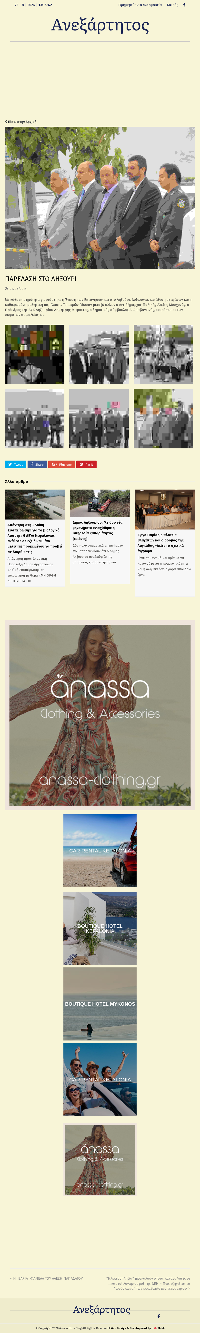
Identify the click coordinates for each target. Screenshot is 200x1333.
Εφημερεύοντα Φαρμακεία (140, 5)
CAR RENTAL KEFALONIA (100, 850)
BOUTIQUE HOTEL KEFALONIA (100, 928)
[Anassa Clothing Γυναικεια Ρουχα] (100, 809)
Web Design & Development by (138, 1328)
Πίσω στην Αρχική (21, 122)
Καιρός (172, 5)
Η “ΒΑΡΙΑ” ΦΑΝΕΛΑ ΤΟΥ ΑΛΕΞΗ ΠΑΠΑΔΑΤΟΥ (48, 1278)
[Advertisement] (100, 81)
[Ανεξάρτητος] (100, 25)
